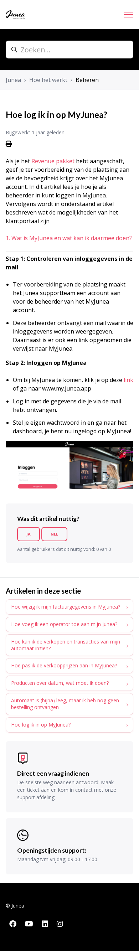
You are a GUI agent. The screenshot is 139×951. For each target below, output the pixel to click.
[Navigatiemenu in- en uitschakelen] (128, 15)
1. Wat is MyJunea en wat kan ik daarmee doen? (69, 238)
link (128, 380)
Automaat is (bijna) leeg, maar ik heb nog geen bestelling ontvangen (65, 703)
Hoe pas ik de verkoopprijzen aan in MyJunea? (64, 665)
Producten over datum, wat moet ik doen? (60, 682)
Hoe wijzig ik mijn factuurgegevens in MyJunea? (65, 606)
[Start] (15, 14)
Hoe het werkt (48, 80)
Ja (28, 534)
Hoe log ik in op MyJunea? (41, 724)
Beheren (87, 80)
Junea (13, 80)
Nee (54, 534)
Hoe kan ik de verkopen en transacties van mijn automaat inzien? (65, 645)
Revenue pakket (52, 161)
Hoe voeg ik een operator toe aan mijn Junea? (64, 624)
